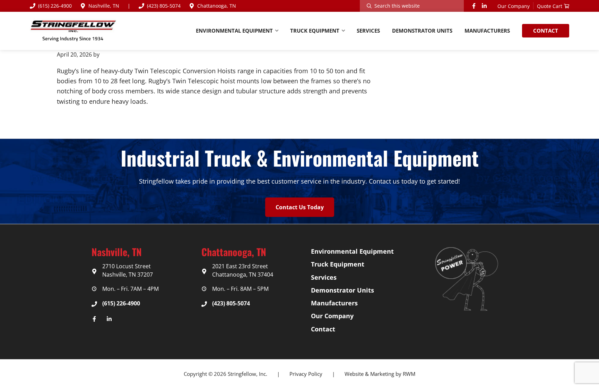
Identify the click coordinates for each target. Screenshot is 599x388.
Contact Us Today (300, 207)
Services (324, 277)
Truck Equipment (337, 264)
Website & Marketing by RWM (380, 373)
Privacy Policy (305, 373)
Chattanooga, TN (216, 5)
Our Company (513, 6)
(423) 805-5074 (164, 5)
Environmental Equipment (352, 251)
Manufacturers (334, 303)
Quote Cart (549, 6)
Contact (323, 329)
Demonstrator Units (342, 290)
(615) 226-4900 (55, 5)
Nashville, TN (103, 5)
